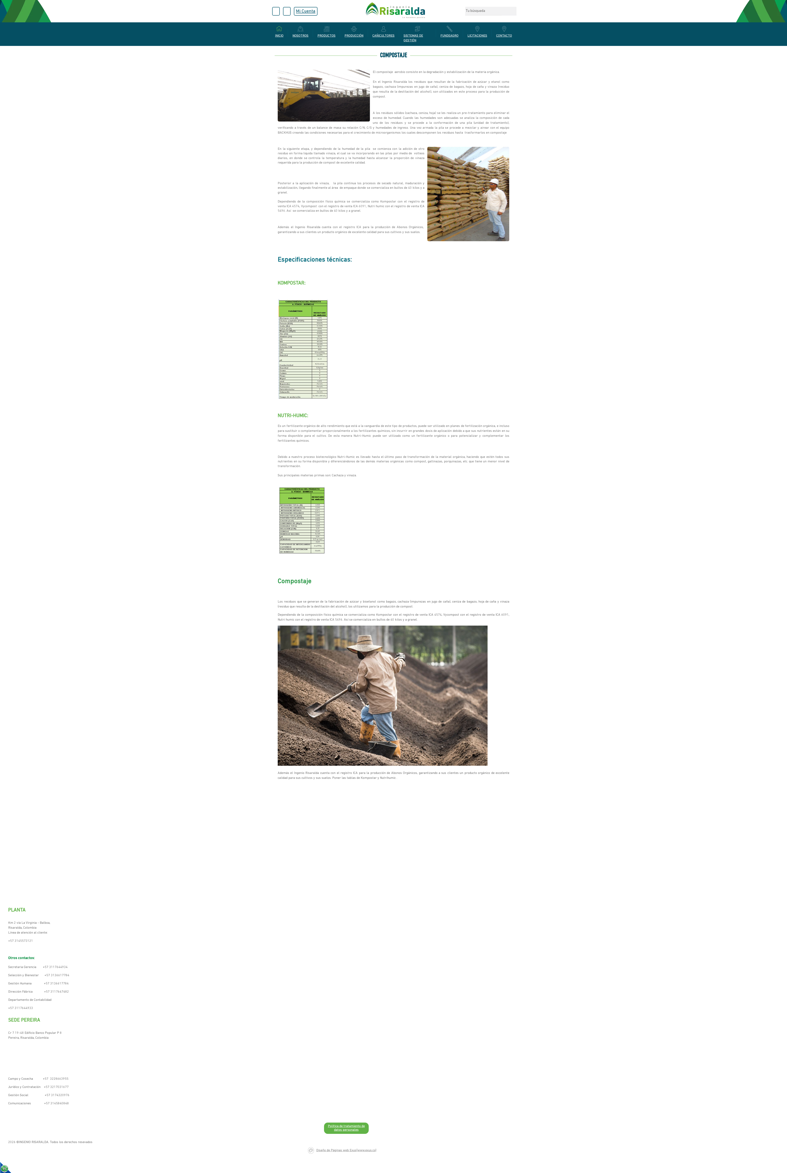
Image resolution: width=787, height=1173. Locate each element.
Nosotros (300, 36)
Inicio (279, 36)
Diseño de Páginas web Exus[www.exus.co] (346, 1150)
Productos (326, 36)
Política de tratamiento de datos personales (346, 1128)
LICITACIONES (477, 36)
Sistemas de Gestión (413, 38)
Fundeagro (449, 36)
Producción (354, 36)
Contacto (504, 36)
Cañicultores (383, 36)
